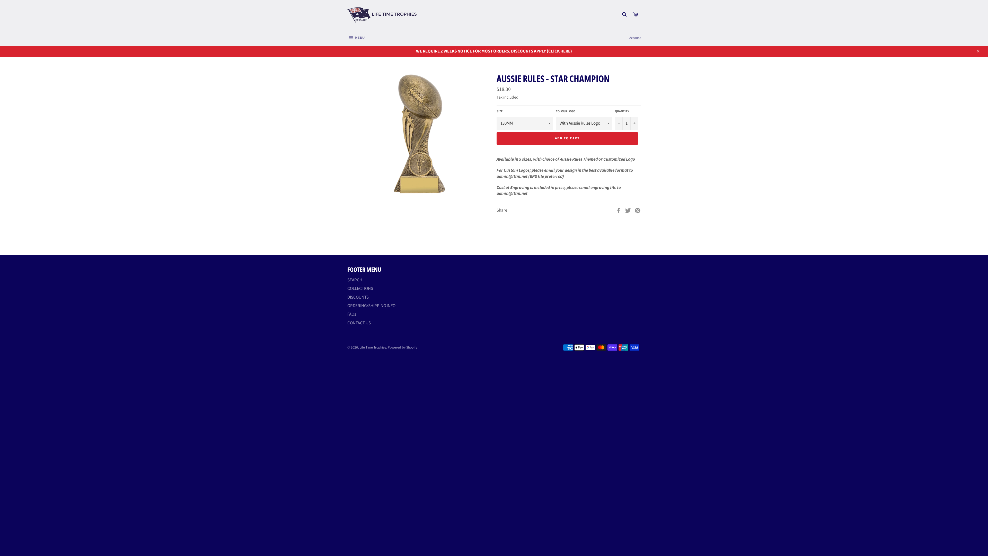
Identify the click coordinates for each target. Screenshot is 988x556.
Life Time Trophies (372, 347)
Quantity (622, 111)
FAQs (351, 314)
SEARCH (354, 280)
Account (635, 38)
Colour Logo (565, 111)
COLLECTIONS (360, 288)
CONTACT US (359, 323)
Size (500, 111)
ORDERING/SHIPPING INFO (371, 306)
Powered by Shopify (402, 347)
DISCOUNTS (358, 297)
